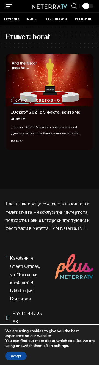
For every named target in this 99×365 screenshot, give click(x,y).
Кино (21, 100)
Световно (48, 100)
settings (61, 345)
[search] (74, 6)
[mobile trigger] (10, 6)
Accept (16, 356)
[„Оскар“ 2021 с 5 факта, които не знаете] (50, 80)
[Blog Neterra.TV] (49, 6)
